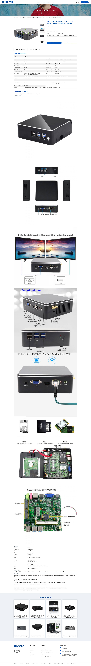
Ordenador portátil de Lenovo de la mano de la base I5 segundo (32, 588)
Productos (20, 17)
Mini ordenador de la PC (27, 17)
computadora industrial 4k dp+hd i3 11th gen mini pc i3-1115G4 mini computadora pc (21, 636)
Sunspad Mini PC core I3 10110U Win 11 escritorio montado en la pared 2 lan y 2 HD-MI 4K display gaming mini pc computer (69, 616)
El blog (31, 652)
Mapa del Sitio (21, 664)
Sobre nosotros (32, 647)
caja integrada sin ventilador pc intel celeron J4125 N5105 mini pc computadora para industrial (69, 636)
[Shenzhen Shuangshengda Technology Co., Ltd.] (7, 2)
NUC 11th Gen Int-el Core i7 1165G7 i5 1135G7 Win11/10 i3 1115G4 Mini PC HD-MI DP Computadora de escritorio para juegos (53, 616)
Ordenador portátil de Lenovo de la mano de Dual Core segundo (26, 590)
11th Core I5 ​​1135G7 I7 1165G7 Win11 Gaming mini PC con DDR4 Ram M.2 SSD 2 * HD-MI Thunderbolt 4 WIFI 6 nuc (21, 616)
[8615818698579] (14, 652)
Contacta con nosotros (32, 655)
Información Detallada (20, 49)
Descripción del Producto (34, 49)
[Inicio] (19, 647)
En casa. (16, 17)
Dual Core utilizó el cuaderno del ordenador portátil (56, 588)
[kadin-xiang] (19, 652)
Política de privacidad (15, 664)
